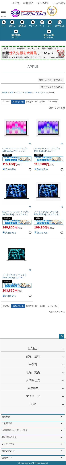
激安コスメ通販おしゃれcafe (49, 36)
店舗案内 (33, 388)
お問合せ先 (33, 380)
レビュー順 (52, 102)
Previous (5, 55)
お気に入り (22, 26)
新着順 (42, 102)
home (4, 26)
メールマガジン (59, 3)
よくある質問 (43, 3)
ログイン (16, 3)
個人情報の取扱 (9, 437)
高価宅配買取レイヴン (16, 36)
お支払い (33, 348)
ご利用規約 (28, 3)
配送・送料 (33, 356)
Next (61, 55)
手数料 (33, 364)
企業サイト (7, 457)
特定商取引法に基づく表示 (14, 430)
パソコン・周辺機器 (23, 92)
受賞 (33, 404)
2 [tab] (33, 63)
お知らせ (12, 26)
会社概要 (6, 416)
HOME (5, 92)
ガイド (50, 26)
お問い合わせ (59, 26)
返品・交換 (33, 372)
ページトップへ (61, 336)
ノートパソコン (40, 92)
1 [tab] (31, 63)
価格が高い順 (31, 102)
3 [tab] (35, 63)
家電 (11, 92)
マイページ (33, 26)
